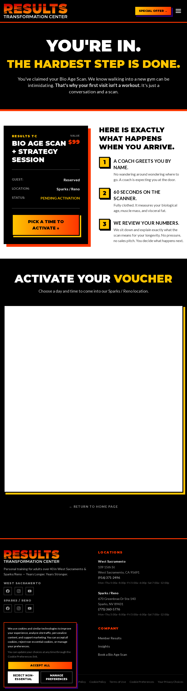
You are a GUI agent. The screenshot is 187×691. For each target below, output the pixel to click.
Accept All (40, 665)
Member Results (110, 638)
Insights (104, 646)
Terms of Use (117, 681)
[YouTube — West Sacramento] (30, 591)
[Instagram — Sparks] (19, 608)
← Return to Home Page (93, 506)
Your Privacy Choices (170, 681)
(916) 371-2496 (109, 577)
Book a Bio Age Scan (112, 654)
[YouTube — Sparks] (30, 608)
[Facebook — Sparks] (8, 608)
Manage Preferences (57, 677)
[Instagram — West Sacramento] (19, 591)
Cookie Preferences (142, 681)
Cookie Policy (97, 681)
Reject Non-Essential (23, 677)
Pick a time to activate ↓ (46, 225)
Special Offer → (153, 11)
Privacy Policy (77, 681)
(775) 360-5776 (109, 609)
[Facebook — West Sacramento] (8, 591)
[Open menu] (178, 11)
